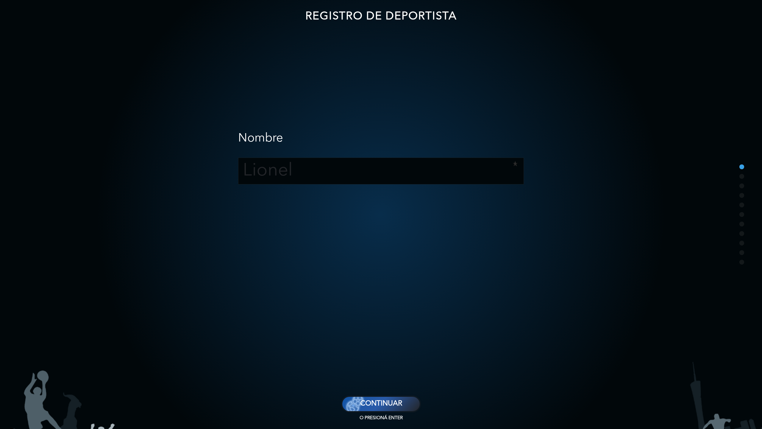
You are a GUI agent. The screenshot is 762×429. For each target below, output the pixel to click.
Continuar (381, 403)
